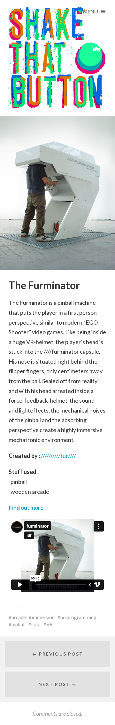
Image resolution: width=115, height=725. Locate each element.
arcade (19, 617)
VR (49, 624)
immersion (43, 617)
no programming (78, 617)
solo (36, 624)
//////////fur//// (58, 455)
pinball (19, 624)
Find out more (26, 507)
